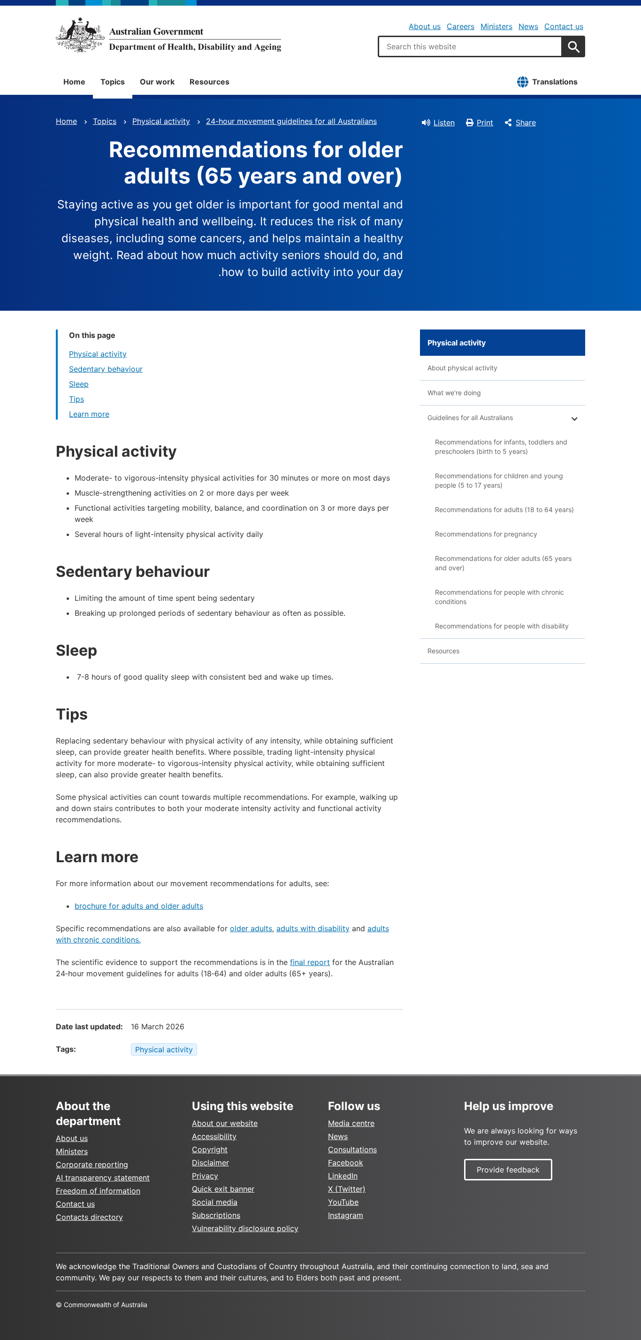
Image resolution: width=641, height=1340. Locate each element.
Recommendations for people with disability (502, 626)
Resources (209, 81)
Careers (460, 26)
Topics (112, 81)
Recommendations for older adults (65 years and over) (503, 563)
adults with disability (313, 928)
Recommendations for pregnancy (486, 534)
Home (74, 81)
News (528, 26)
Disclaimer (210, 1162)
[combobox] (470, 46)
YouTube (343, 1202)
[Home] (168, 35)
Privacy (205, 1175)
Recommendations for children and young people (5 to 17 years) (499, 480)
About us (425, 26)
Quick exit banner (223, 1189)
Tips (76, 399)
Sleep (79, 384)
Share (526, 122)
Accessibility (214, 1136)
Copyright (210, 1149)
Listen (444, 122)
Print (485, 122)
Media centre (351, 1123)
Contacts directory (89, 1217)
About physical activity (462, 368)
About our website (225, 1123)
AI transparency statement (103, 1177)
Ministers (496, 26)
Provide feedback (508, 1169)
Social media (214, 1202)
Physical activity (161, 121)
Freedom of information (98, 1190)
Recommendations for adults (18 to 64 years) (504, 509)
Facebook (345, 1162)
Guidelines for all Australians (470, 417)
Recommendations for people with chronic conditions (499, 596)
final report (310, 962)
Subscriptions (216, 1215)
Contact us (563, 26)
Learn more (89, 414)
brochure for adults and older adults (139, 906)
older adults (251, 928)
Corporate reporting (92, 1164)
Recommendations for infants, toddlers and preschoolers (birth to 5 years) (501, 446)
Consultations (352, 1149)
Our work (157, 81)
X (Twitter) (347, 1189)
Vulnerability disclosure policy (245, 1228)
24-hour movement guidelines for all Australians (291, 121)
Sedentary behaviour (106, 369)
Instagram (345, 1215)
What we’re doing (454, 393)
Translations (555, 81)
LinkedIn (343, 1175)
